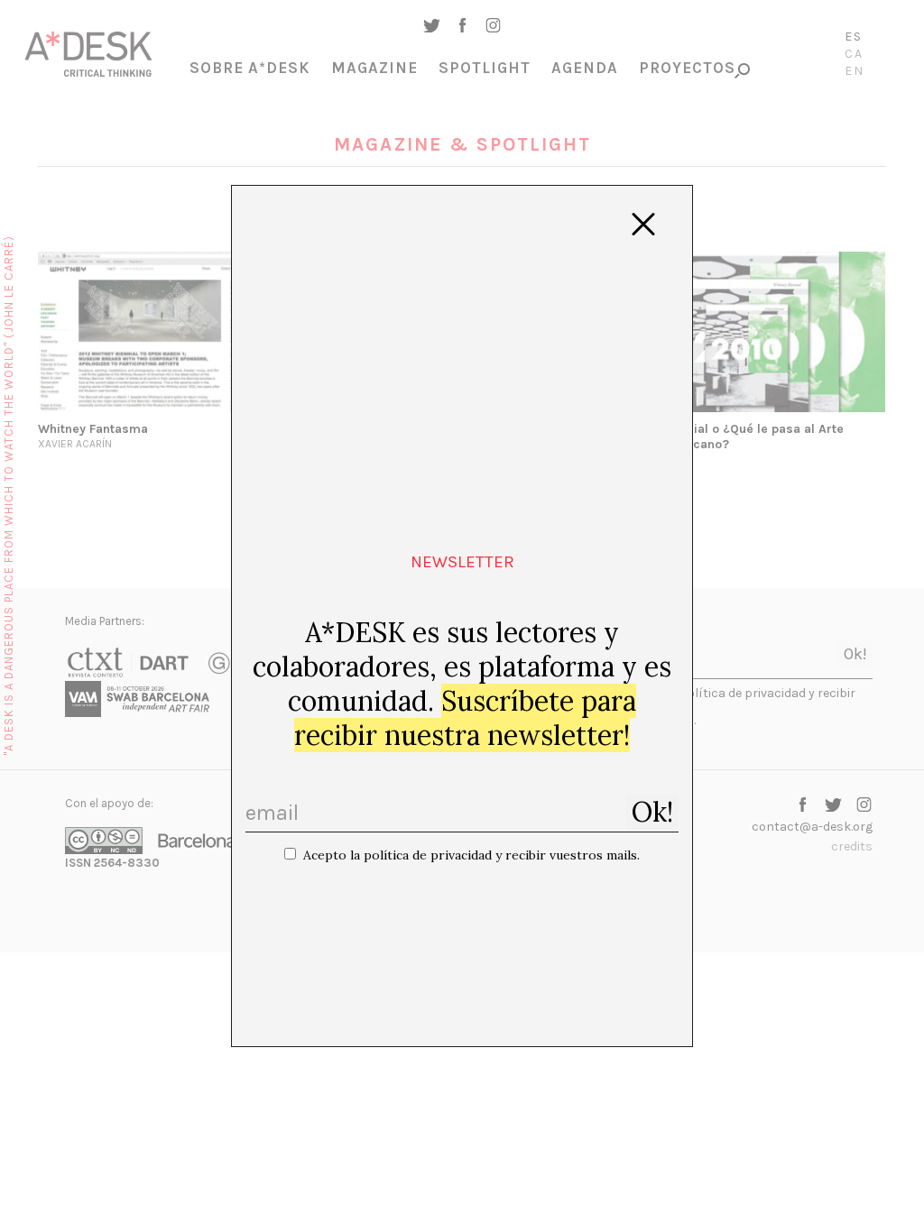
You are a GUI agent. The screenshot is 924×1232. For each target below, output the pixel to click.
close (643, 224)
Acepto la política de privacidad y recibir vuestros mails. (471, 855)
